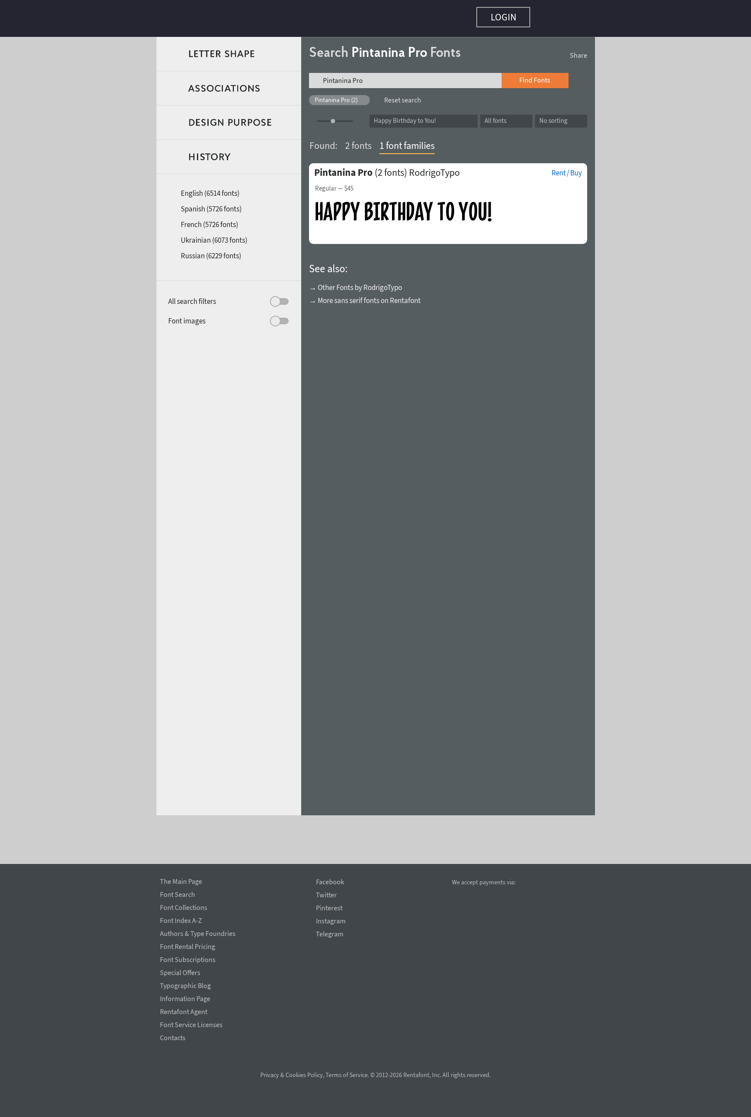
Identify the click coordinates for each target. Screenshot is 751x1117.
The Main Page (181, 880)
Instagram (331, 921)
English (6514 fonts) (210, 189)
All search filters (192, 297)
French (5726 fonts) (209, 220)
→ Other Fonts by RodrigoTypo (355, 283)
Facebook (330, 882)
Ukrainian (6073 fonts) (214, 236)
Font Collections (183, 906)
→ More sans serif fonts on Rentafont (365, 296)
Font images (187, 316)
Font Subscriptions (188, 958)
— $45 (334, 184)
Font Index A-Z (181, 919)
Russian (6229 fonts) (211, 251)
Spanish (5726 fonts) (211, 204)
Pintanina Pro (343, 168)
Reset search (402, 95)
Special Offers (180, 971)
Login (503, 17)
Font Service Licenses (191, 1023)
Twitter (326, 895)
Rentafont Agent (183, 1010)
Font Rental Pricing (187, 945)
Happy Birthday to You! (405, 116)
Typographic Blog (185, 984)
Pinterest (329, 908)
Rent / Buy (567, 168)
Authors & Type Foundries (198, 932)
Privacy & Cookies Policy (291, 1075)
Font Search (177, 893)
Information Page (185, 997)
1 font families (407, 141)
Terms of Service (347, 1075)
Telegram (329, 934)
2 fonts (358, 141)
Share (578, 50)
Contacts (173, 1036)
